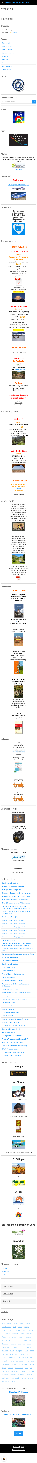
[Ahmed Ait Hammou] (18, 1091)
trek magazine (15, 1378)
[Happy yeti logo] (18, 389)
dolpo (32, 1351)
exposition (14, 1347)
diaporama (5, 1364)
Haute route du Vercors (9, 940)
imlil (28, 1354)
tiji (2, 1333)
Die (24, 1344)
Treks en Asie (6, 43)
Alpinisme (5, 56)
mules (12, 1351)
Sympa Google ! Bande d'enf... (11, 957)
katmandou (14, 1371)
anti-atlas (5, 1351)
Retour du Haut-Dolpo (8, 1032)
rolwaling (23, 1371)
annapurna (19, 1361)
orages (8, 1333)
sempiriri (32, 1364)
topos (24, 1378)
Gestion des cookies (18, 1450)
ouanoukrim (19, 1368)
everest (30, 1378)
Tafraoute (5, 1344)
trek (14, 1327)
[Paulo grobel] (18, 751)
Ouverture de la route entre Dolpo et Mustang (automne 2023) (16, 912)
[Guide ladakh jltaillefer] (18, 691)
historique (29, 1374)
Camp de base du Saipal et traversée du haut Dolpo (18, 954)
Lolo (32, 1361)
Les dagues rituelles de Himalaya (12, 1036)
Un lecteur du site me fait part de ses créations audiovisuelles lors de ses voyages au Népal (16, 944)
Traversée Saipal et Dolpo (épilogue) (13, 920)
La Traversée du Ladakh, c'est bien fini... (14, 1026)
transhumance (6, 1327)
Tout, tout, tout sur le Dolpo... (11, 1022)
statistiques (5, 1378)
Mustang (5, 1374)
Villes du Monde (7, 66)
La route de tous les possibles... (11, 1012)
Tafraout (29, 1333)
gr (9, 1337)
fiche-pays (19, 1351)
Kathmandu (5, 1381)
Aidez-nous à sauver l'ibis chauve (12, 1042)
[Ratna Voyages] (18, 1215)
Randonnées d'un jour (8, 63)
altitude (25, 1330)
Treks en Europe (7, 49)
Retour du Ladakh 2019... (9, 971)
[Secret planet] (18, 403)
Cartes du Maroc (8, 1286)
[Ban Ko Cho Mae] (18, 727)
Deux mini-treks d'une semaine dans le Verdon (16, 893)
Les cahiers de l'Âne (8, 1006)
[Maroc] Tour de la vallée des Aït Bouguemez (16, 903)
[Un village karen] (18, 375)
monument (5, 1371)
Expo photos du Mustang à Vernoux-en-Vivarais (16, 992)
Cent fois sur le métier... (9, 1002)
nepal (31, 1357)
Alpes (26, 1351)
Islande (4, 1340)
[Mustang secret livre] (18, 526)
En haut (18, 1433)
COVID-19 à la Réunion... (9, 967)
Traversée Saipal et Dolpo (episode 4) (13, 927)
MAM (25, 1340)
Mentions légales (18, 1447)
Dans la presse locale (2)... (10, 964)
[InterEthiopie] (18, 1168)
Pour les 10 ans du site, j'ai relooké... (13, 974)
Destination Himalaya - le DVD (11, 1029)
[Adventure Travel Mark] (18, 1200)
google (26, 1327)
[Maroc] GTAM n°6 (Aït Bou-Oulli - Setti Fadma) (16, 896)
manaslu (15, 1333)
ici (16, 621)
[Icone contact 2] (18, 85)
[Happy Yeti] (18, 1073)
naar (19, 1344)
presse (28, 1323)
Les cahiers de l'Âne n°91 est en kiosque (14, 999)
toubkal (4, 1361)
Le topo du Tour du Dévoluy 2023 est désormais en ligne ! (17, 950)
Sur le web (5, 59)
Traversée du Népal (8, 1009)
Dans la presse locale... (9, 977)
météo (27, 1361)
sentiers (9, 1323)
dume (13, 1381)
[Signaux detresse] (18, 767)
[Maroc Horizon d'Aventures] (18, 1144)
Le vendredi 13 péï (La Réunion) (12, 1055)
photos (14, 1337)
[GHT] (18, 140)
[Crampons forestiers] (18, 818)
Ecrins (20, 1327)
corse (31, 1330)
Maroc (22, 1333)
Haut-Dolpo (12, 1340)
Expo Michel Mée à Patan (10, 989)
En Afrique (5, 1271)
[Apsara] (18, 364)
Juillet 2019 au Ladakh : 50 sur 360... (13, 980)
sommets (5, 1354)
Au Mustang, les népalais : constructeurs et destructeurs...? (15, 985)
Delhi (26, 1368)
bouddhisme (23, 1364)
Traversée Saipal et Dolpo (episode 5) (13, 923)
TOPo (10, 1330)
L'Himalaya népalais (8, 996)
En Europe (5, 1268)
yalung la (13, 1344)
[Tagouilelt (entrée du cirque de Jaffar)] (18, 468)
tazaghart (25, 1357)
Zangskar (18, 1330)
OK (34, 102)
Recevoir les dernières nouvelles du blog (14, 1045)
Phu (18, 1357)
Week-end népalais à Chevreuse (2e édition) (15, 1019)
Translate (15, 32)
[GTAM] (18, 117)
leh (31, 1368)
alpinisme (13, 1374)
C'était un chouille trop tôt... (10, 961)
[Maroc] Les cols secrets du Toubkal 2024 (14, 886)
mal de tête (28, 1337)
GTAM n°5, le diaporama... (10, 1049)
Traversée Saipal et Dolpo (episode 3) (13, 930)
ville (30, 1340)
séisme (4, 1330)
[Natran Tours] (18, 1183)
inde (15, 1323)
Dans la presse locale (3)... (10, 917)
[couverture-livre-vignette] (18, 611)
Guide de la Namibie (8, 1016)
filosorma (28, 1347)
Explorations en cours (8, 53)
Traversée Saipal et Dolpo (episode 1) (13, 937)
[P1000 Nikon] (18, 836)
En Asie (4, 1275)
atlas (3, 1323)
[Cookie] (4, 1459)
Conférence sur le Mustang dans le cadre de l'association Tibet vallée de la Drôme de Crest (16, 907)
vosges (10, 1368)
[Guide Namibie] (18, 639)
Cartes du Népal (8, 1294)
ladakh (29, 1344)
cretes (20, 1337)
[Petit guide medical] (18, 667)
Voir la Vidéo (18, 169)
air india (4, 1357)
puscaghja (5, 1347)
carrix (20, 1340)
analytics (21, 1374)
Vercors (11, 1361)
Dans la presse (6, 69)
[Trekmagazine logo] (18, 785)
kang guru (13, 1354)
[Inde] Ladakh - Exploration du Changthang (15, 899)
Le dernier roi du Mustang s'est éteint (13, 1052)
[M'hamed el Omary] (18, 1108)
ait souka (21, 1354)
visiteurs (31, 1371)
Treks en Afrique (7, 46)
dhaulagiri (14, 1364)
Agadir (4, 1368)
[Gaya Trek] (18, 1251)
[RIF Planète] (18, 1126)
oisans (21, 1323)
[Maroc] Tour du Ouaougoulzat (11, 890)
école (21, 1347)
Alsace (4, 1337)
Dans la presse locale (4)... (10, 883)
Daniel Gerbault (20, 369)
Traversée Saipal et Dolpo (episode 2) (13, 933)
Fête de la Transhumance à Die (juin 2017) (15, 1039)
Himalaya (12, 1357)
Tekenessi (6, 1301)
